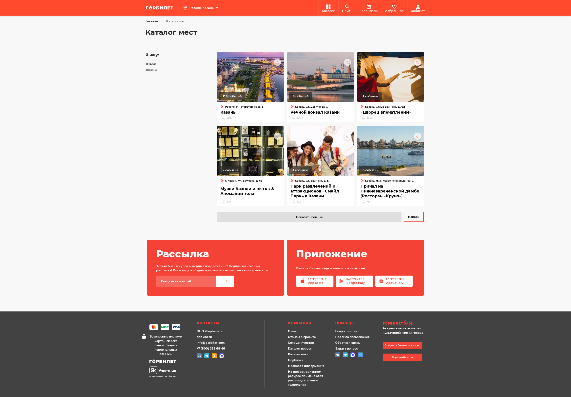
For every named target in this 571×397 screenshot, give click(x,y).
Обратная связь (347, 342)
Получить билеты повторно (402, 345)
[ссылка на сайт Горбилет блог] (404, 323)
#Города (150, 63)
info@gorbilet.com (211, 342)
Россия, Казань (202, 8)
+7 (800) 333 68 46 (211, 348)
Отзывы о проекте (302, 337)
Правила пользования (352, 337)
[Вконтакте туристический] (199, 356)
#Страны (151, 70)
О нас (292, 331)
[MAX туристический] (221, 356)
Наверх (414, 217)
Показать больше (309, 217)
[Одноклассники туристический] (214, 356)
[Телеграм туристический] (206, 356)
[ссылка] (160, 8)
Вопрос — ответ (347, 331)
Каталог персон (300, 348)
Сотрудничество (301, 342)
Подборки (296, 360)
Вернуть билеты (402, 357)
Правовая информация (306, 366)
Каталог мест (298, 354)
